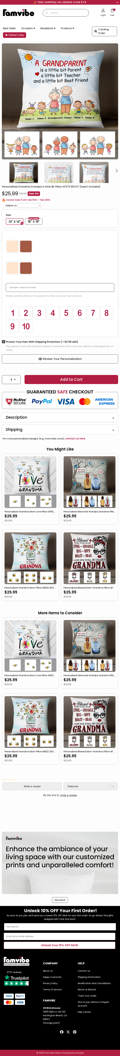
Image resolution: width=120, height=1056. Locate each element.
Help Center (84, 1012)
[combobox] (66, 13)
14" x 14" (15, 221)
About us (48, 970)
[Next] (116, 170)
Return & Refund (87, 989)
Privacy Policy (50, 983)
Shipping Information (89, 977)
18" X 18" (34, 221)
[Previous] (3, 170)
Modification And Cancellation (94, 983)
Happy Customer (52, 977)
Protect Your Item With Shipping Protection (42, 342)
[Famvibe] (18, 13)
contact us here (75, 438)
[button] (28, 28)
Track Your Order (87, 995)
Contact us (84, 970)
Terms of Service (52, 989)
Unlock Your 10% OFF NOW (59, 945)
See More (60, 900)
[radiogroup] (60, 246)
